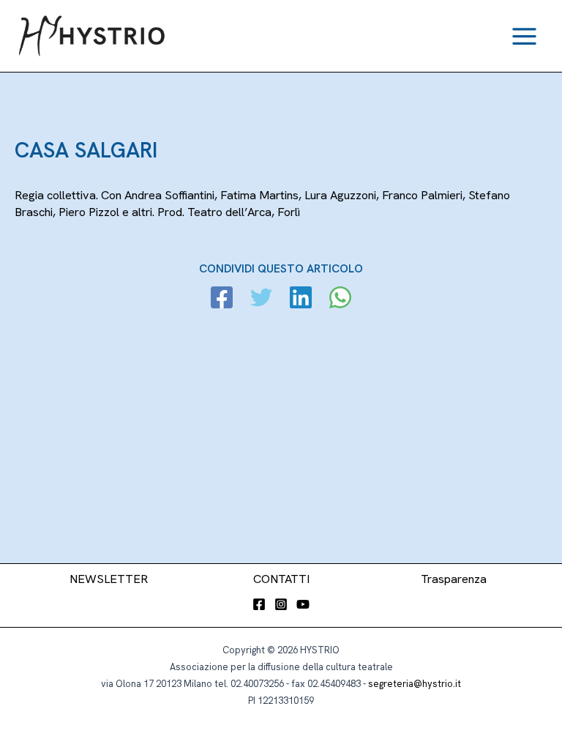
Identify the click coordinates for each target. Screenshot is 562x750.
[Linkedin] (301, 299)
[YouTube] (303, 604)
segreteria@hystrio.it (414, 683)
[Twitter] (261, 299)
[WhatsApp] (340, 299)
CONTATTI (281, 579)
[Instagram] (281, 604)
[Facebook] (222, 299)
